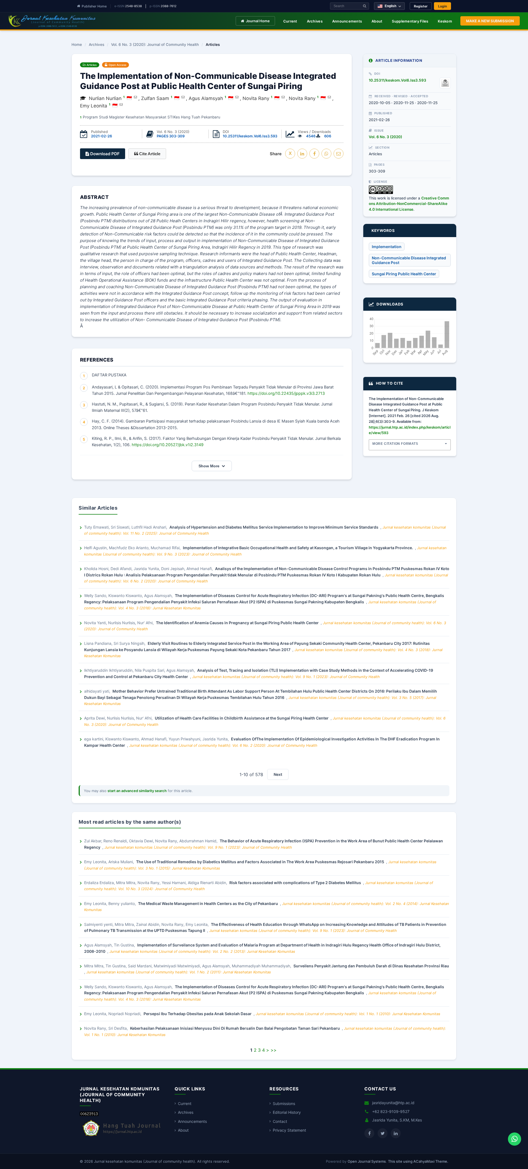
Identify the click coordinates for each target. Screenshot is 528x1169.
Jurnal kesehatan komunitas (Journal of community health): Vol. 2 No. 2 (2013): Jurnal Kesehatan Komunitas (202, 951)
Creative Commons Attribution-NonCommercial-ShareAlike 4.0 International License (409, 204)
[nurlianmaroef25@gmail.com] (135, 97)
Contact (280, 1121)
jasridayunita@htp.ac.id (393, 1102)
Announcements (347, 21)
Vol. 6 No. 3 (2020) (385, 137)
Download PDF (104, 153)
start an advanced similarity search (137, 790)
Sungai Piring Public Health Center (404, 273)
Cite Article (149, 153)
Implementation (387, 246)
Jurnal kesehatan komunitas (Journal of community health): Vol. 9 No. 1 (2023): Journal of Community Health (286, 676)
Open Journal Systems (367, 1161)
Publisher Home (94, 6)
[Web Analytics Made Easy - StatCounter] (89, 1114)
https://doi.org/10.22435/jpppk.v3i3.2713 (286, 393)
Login (442, 6)
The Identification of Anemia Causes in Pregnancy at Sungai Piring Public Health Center (238, 622)
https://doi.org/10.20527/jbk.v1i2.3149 (168, 444)
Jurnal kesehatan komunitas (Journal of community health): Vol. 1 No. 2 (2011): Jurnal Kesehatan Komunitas (178, 972)
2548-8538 (133, 6)
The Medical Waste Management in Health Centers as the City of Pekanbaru (208, 903)
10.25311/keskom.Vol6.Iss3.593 (250, 136)
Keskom (445, 21)
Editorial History (287, 1112)
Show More (209, 466)
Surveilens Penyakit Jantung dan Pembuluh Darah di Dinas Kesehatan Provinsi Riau (371, 965)
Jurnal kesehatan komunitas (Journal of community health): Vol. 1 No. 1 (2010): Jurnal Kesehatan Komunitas (348, 1014)
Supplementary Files (410, 21)
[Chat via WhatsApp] (514, 1139)
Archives (315, 21)
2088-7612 (169, 6)
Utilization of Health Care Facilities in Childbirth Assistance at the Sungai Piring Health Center (242, 718)
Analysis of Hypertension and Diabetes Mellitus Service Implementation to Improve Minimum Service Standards (274, 527)
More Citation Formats (395, 444)
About (377, 21)
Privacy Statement (289, 1130)
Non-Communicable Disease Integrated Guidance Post (409, 260)
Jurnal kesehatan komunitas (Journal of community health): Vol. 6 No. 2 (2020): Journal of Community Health (223, 745)
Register (421, 6)
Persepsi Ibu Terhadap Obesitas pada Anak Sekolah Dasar (198, 1013)
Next (278, 774)
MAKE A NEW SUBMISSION (490, 21)
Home (77, 45)
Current (290, 21)
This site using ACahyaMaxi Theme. (418, 1161)
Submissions (284, 1103)
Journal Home (258, 21)
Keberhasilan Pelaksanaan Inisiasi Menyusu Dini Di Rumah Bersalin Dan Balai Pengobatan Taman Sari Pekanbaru (235, 1028)
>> (274, 1050)
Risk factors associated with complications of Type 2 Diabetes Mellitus (295, 882)
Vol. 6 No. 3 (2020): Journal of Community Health (155, 45)
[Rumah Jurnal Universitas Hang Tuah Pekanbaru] (122, 1136)
